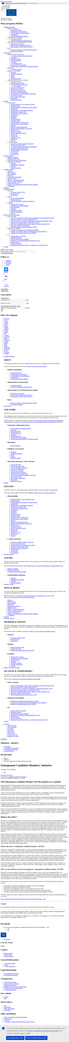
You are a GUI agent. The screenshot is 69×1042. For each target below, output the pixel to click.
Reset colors (13, 306)
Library (6, 965)
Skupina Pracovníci (16, 199)
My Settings (10, 728)
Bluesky (6, 272)
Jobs (5, 1005)
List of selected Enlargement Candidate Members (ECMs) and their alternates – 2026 (23, 899)
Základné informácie (9, 27)
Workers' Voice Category (17, 204)
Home (5, 758)
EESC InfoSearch (10, 966)
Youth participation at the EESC (19, 149)
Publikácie (13, 72)
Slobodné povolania (16, 210)
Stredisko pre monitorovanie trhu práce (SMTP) (23, 233)
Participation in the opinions (11, 748)
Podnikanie (14, 118)
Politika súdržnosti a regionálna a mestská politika (24, 107)
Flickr (5, 279)
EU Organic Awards (16, 95)
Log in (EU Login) (12, 734)
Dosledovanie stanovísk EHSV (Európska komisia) (24, 66)
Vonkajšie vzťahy (15, 121)
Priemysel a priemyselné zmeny (19, 127)
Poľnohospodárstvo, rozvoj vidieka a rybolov (23, 104)
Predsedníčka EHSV (16, 30)
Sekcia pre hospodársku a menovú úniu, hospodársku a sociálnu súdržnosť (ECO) (32, 218)
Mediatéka (11, 186)
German (6, 323)
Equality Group (15, 242)
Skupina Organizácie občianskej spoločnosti (22, 201)
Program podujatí (8, 156)
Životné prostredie (15, 119)
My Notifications (11, 727)
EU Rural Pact (15, 154)
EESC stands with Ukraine (18, 96)
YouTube (6, 286)
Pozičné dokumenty (16, 60)
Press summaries (11, 174)
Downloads (7, 939)
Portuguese (7, 347)
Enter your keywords (6, 251)
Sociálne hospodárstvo (17, 212)
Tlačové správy (11, 172)
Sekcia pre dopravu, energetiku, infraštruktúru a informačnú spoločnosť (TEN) (32, 221)
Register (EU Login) (12, 736)
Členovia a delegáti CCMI (18, 192)
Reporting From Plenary (15, 177)
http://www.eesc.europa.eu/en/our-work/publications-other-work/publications (35, 422)
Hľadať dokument (17, 69)
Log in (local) (11, 733)
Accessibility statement (10, 990)
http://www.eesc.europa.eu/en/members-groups (42, 631)
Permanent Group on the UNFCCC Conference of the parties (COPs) (29, 245)
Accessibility (4, 289)
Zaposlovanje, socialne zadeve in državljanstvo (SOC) (25, 222)
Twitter (8, 265)
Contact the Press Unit (13, 183)
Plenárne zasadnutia (12, 157)
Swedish (6, 353)
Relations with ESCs (16, 100)
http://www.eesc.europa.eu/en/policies (45, 493)
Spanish (6, 327)
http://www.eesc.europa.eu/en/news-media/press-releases (19, 597)
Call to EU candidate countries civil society (22, 143)
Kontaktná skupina (16, 237)
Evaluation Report (9, 751)
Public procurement (9, 1008)
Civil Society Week (16, 81)
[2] (58, 875)
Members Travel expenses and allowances (15, 986)
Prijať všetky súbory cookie (15, 1038)
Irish (5, 334)
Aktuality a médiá (8, 169)
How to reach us (8, 953)
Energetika (13, 116)
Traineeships (7, 1007)
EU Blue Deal (14, 151)
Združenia (13, 209)
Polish (5, 346)
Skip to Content (9, 249)
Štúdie (12, 75)
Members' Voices (11, 178)
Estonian (6, 329)
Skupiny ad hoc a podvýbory (18, 236)
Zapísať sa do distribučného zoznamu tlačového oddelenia (22, 184)
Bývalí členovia (15, 193)
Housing (13, 125)
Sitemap (6, 997)
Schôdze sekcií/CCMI (13, 159)
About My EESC (12, 725)
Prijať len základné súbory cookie (36, 1038)
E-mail (52, 907)
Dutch (5, 344)
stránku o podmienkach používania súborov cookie (43, 1030)
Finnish (6, 331)
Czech (5, 320)
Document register (10, 963)
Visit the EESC (8, 955)
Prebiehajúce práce (17, 63)
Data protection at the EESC (11, 973)
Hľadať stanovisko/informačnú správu (22, 56)
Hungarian (7, 337)
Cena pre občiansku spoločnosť (19, 84)
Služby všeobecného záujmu (18, 133)
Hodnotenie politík (16, 78)
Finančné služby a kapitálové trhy (20, 122)
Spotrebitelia (14, 109)
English (6, 326)
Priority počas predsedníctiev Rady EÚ (21, 45)
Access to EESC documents (11, 983)
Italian (5, 338)
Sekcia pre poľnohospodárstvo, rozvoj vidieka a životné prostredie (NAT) (30, 224)
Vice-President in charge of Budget (20, 33)
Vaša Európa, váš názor (17, 89)
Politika (6, 101)
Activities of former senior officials (13, 988)
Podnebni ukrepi (15, 106)
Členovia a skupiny (9, 189)
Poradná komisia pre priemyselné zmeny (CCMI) (24, 227)
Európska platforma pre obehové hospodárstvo (24, 146)
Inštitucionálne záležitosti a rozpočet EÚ (21, 128)
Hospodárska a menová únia (18, 112)
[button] (3, 935)
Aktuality (9, 171)
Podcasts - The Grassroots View (15, 180)
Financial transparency (10, 985)
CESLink (6, 1020)
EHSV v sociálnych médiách (15, 181)
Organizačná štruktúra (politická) (19, 36)
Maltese (6, 343)
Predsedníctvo (14, 34)
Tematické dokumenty (17, 74)
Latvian (6, 341)
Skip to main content (6, 1)
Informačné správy (16, 59)
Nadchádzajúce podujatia (17, 165)
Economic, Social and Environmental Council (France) (20, 1021)
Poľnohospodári (15, 207)
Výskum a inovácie (16, 131)
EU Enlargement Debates (11, 749)
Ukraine (6, 246)
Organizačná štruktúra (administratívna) (21, 40)
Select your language (6, 308)
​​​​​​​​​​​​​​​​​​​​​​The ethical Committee (17, 51)
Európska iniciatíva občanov (18, 90)
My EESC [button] (7, 724)
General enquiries (8, 956)
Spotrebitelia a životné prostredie (19, 206)
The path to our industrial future (19, 92)
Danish (6, 321)
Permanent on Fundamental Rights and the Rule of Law (25, 240)
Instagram (8, 262)
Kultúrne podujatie (16, 168)
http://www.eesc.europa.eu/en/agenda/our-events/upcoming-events (45, 566)
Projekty (13, 77)
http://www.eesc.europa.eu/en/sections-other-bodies (26, 679)
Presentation (17, 86)
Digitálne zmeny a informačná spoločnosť (22, 110)
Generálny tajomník (16, 39)
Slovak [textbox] (28, 308)
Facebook (8, 263)
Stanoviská (14, 57)
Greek (5, 324)
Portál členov (14, 195)
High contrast (4, 291)
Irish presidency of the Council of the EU (22, 47)
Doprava (13, 140)
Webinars (13, 163)
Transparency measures (10, 982)
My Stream (10, 730)
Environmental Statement (10, 975)
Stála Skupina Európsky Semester (20, 239)
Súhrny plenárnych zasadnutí (18, 65)
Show (2, 946)
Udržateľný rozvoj (16, 137)
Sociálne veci (14, 136)
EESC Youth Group (16, 243)
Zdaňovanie (14, 139)
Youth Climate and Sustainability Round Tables (23, 93)
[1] (1, 911)
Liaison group (7, 1018)
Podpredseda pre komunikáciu (19, 31)
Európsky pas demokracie (17, 87)
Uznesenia (13, 62)
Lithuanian (7, 340)
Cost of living (14, 153)
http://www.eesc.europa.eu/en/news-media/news (32, 595)
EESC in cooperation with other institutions (15, 1017)
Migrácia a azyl (15, 130)
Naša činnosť (7, 53)
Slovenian (6, 352)
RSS (5, 998)
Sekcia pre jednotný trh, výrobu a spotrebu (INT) (24, 219)
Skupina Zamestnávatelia (17, 198)
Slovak (6, 350)
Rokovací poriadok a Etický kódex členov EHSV (24, 50)
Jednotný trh (14, 134)
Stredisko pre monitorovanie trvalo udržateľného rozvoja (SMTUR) (29, 231)
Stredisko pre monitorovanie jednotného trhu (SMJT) (25, 230)
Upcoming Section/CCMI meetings (16, 160)
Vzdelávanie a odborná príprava (19, 113)
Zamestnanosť (14, 115)
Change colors (4, 298)
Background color (5, 303)
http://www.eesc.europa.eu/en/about (36, 366)
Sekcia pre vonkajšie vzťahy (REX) (20, 225)
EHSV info (10, 175)
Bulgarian (6, 318)
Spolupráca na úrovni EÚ (17, 43)
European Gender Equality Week (19, 148)
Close (18, 306)
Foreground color (5, 300)
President (6, 187)
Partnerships (14, 98)
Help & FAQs (11, 731)
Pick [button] (27, 300)
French (6, 332)
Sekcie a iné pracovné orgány (12, 215)
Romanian (7, 349)
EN (5, 772)
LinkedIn (8, 260)
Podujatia (13, 166)
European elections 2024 (17, 83)
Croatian (6, 335)
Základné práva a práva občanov (19, 124)
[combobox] (28, 308)
